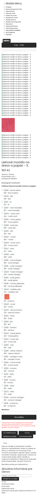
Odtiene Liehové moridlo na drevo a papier (19, 186)
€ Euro (27, 433)
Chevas (11, 174)
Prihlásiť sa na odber (10, 479)
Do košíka (19, 417)
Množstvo (5, 410)
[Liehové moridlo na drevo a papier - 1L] (16, 57)
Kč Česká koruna (9, 433)
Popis (5, 443)
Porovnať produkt (25, 436)
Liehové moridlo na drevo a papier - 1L (20, 49)
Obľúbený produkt (9, 436)
